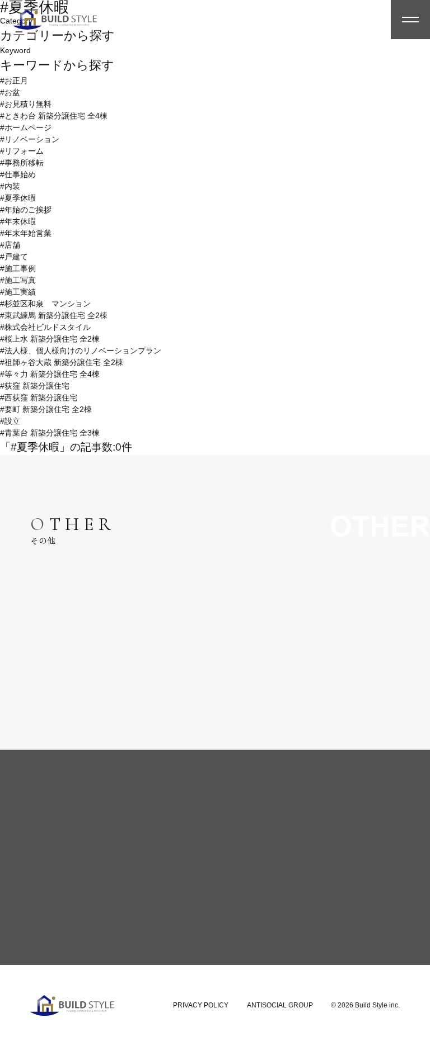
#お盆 (10, 92)
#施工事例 (18, 268)
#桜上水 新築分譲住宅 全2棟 (50, 338)
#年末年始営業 (26, 233)
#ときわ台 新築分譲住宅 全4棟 (54, 115)
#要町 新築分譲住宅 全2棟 (46, 409)
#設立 (10, 420)
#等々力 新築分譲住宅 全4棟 (50, 374)
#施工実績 (18, 291)
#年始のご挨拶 (26, 209)
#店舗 (10, 244)
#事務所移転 (22, 162)
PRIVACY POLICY (200, 1005)
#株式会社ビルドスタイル (45, 327)
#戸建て (14, 256)
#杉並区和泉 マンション (45, 303)
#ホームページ (26, 127)
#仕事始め (18, 174)
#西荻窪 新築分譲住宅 (38, 397)
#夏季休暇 (18, 197)
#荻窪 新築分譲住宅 (34, 385)
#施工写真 (18, 280)
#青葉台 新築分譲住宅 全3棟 (50, 432)
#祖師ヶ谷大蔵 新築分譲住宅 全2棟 (61, 362)
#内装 (10, 186)
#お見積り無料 (26, 104)
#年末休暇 (18, 221)
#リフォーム (22, 150)
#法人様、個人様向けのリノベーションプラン (80, 350)
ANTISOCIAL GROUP (280, 1005)
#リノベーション (29, 139)
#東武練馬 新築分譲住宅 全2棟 (54, 315)
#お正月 (14, 80)
